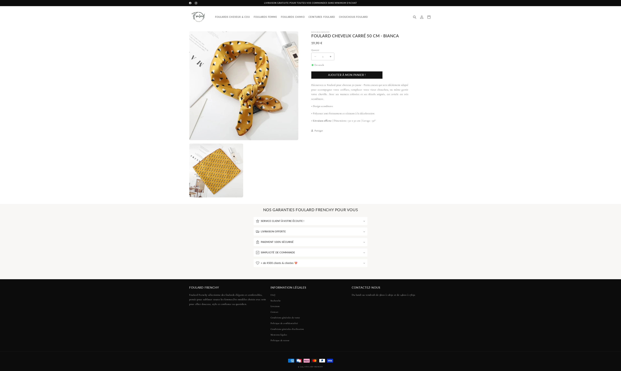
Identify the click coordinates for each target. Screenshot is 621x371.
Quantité (315, 50)
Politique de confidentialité (284, 323)
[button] (414, 17)
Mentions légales (279, 334)
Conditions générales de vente (285, 317)
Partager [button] (319, 130)
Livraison (275, 306)
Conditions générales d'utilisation (287, 329)
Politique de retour (280, 340)
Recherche (276, 300)
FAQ (273, 295)
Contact (274, 312)
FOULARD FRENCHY (314, 367)
